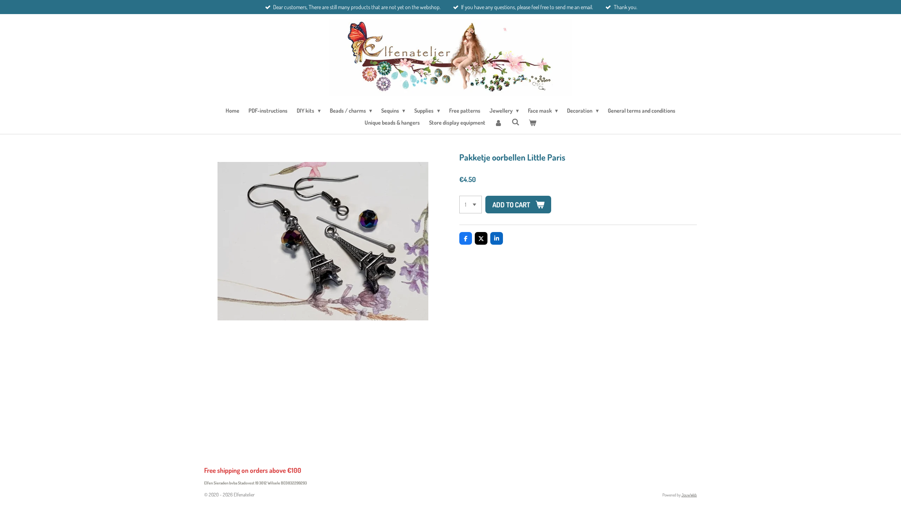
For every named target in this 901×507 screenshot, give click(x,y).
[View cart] (532, 123)
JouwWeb (689, 494)
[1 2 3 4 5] (470, 204)
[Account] (498, 123)
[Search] (515, 122)
